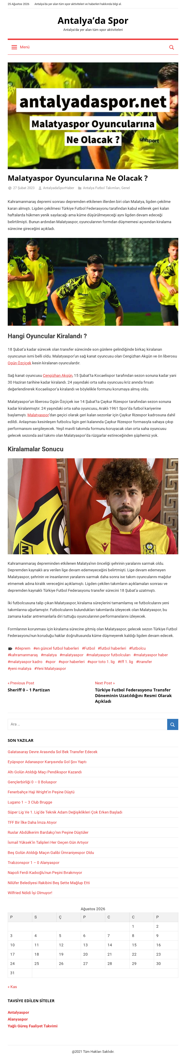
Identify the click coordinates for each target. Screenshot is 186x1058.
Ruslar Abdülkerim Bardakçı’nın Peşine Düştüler (48, 832)
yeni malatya (20, 668)
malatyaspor (72, 655)
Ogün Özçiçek (19, 363)
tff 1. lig (126, 661)
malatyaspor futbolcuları (109, 655)
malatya (50, 655)
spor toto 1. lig (102, 661)
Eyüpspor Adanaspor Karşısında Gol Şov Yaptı (47, 762)
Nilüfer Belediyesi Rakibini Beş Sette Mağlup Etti (49, 882)
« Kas (12, 986)
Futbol (89, 648)
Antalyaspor (18, 1012)
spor (52, 661)
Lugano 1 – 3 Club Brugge (30, 802)
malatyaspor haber (152, 655)
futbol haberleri (113, 648)
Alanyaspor (18, 1019)
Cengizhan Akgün (57, 375)
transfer (145, 661)
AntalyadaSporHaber (58, 188)
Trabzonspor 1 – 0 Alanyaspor (33, 862)
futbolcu (138, 648)
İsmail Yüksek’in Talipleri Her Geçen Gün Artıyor (48, 842)
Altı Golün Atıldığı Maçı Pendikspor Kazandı (45, 772)
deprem (23, 648)
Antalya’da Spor (93, 20)
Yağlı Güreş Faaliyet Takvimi (33, 1026)
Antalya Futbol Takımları (101, 188)
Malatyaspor (38, 415)
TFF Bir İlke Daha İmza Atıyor (32, 822)
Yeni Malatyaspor (51, 668)
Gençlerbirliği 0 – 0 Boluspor (32, 782)
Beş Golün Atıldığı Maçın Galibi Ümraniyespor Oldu (51, 852)
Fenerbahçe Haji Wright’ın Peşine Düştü (41, 792)
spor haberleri (73, 661)
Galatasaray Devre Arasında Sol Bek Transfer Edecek (53, 752)
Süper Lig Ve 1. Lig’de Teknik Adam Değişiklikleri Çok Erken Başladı (65, 812)
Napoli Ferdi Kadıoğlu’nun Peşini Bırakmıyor (45, 872)
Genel (125, 188)
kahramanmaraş (24, 655)
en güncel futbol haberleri (57, 648)
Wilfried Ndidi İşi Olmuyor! (30, 892)
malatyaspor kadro (26, 661)
